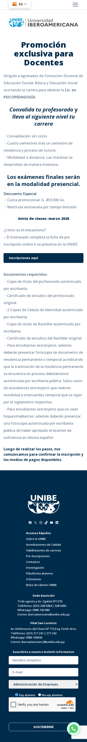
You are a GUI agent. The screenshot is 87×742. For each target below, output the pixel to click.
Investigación (35, 568)
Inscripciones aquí (23, 258)
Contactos (33, 562)
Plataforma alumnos (39, 573)
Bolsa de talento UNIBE (41, 585)
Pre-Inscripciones (38, 556)
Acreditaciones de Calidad (43, 545)
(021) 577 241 (35, 633)
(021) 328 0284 (42, 606)
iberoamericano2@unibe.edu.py (43, 642)
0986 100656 (34, 637)
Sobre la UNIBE (36, 539)
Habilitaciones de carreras (43, 550)
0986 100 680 (41, 610)
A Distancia (33, 579)
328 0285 (60, 606)
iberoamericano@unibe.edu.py (49, 614)
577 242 (51, 633)
